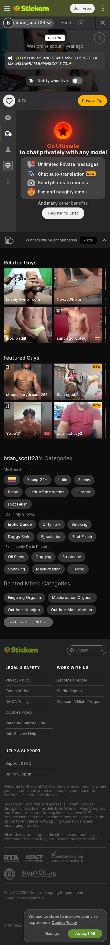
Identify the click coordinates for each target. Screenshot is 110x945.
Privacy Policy (18, 680)
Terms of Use (17, 691)
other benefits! (74, 203)
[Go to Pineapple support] (10, 874)
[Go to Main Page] (34, 8)
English (81, 650)
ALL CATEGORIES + (28, 622)
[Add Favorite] (9, 101)
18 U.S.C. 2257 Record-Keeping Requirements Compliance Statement (44, 895)
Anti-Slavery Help (21, 734)
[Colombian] (12, 480)
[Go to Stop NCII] (39, 874)
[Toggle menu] (6, 8)
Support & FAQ (18, 763)
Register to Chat (63, 213)
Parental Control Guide (25, 723)
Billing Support (18, 774)
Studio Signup (69, 691)
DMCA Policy (17, 702)
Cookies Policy (19, 712)
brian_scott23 (21, 458)
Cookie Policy (64, 922)
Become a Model (72, 680)
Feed (66, 22)
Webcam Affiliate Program (80, 702)
